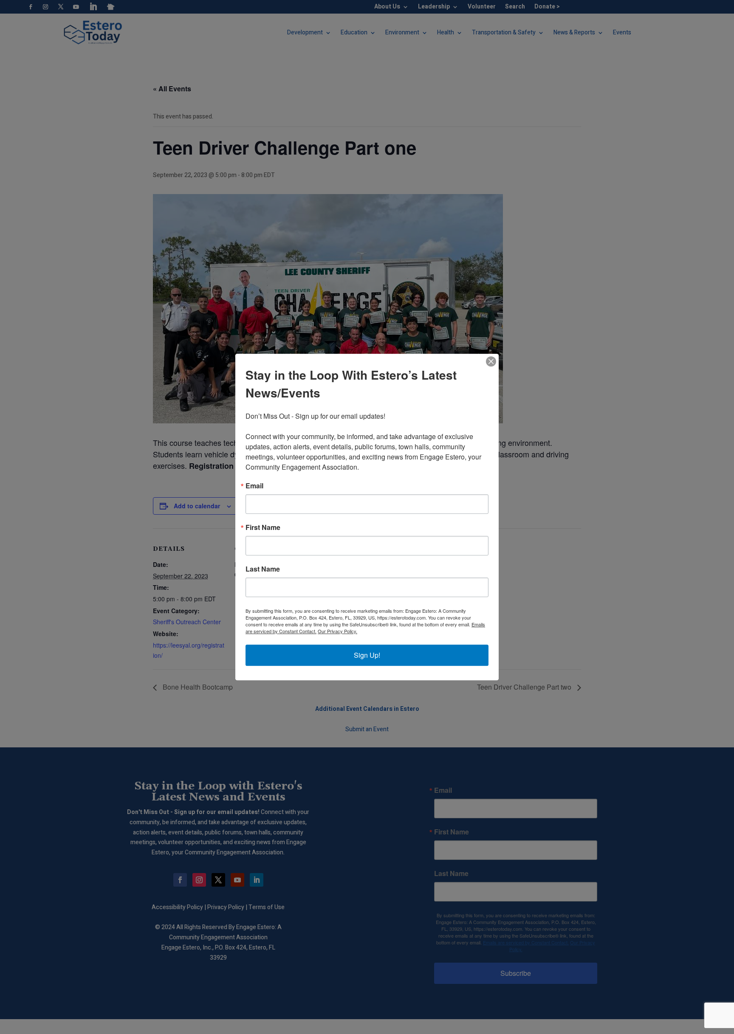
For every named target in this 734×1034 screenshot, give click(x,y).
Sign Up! (367, 655)
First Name (263, 527)
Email (254, 485)
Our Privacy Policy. (337, 631)
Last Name (263, 569)
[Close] (491, 361)
